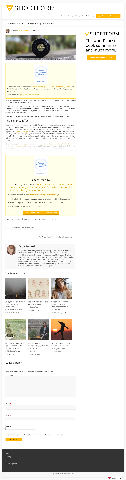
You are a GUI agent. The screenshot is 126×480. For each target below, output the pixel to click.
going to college (22, 132)
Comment (10, 375)
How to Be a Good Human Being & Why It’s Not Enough (38, 345)
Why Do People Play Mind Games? (21, 228)
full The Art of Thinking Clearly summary (43, 195)
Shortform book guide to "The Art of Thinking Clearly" (52, 87)
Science (53, 219)
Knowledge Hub (88, 16)
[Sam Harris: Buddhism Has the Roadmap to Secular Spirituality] (15, 320)
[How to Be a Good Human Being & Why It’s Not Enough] (38, 320)
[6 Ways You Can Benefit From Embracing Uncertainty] (15, 279)
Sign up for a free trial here (29, 95)
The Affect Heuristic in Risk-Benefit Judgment (56, 237)
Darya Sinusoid (24, 31)
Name (8, 404)
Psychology (45, 219)
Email (8, 415)
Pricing (70, 16)
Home (63, 16)
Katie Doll (57, 310)
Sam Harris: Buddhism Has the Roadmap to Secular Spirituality (14, 345)
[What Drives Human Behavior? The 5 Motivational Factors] (61, 279)
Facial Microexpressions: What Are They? (38, 303)
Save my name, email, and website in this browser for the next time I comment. (35, 435)
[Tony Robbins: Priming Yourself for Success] (61, 320)
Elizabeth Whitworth (14, 310)
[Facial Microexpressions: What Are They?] (38, 279)
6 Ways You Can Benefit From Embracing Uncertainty (15, 304)
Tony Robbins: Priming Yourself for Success (60, 344)
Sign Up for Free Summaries (108, 16)
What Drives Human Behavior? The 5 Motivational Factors (59, 304)
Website (9, 426)
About (77, 16)
